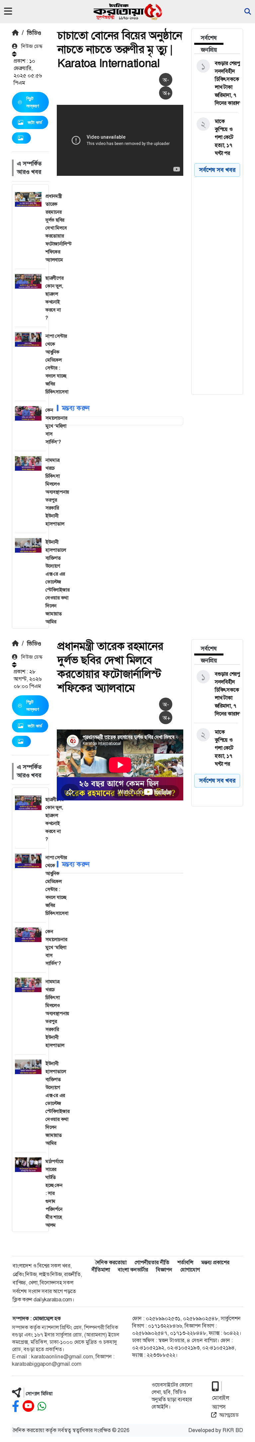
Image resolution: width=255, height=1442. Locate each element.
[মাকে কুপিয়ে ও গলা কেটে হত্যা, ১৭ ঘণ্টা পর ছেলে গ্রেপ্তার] (216, 141)
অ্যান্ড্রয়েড (229, 1414)
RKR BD (232, 1430)
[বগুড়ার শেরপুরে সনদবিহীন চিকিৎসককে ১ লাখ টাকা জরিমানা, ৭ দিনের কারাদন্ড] (216, 83)
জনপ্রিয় (209, 50)
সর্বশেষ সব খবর (217, 170)
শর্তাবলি (185, 1262)
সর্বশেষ (209, 38)
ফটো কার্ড (35, 122)
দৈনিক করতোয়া (111, 1262)
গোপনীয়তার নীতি (151, 1262)
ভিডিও (34, 33)
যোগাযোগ (190, 1269)
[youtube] (28, 1406)
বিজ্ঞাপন (164, 1269)
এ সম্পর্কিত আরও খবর (29, 168)
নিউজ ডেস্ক (31, 46)
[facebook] (15, 1406)
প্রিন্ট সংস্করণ (32, 102)
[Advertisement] (156, 227)
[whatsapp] (42, 1406)
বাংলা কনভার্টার (133, 1269)
